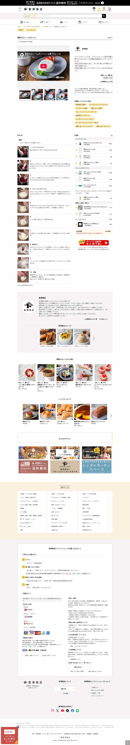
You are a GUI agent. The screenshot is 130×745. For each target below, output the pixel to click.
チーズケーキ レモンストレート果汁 (87, 123)
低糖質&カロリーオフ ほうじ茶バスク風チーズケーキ (46, 387)
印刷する (110, 38)
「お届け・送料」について (31, 655)
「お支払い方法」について (48, 655)
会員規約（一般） (96, 693)
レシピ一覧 (45, 734)
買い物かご (30, 570)
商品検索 (38, 734)
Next (94, 338)
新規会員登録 (38, 563)
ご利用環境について (75, 659)
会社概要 (65, 693)
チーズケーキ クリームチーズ (99, 105)
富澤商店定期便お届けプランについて (68, 570)
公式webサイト (103, 319)
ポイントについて (50, 570)
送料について (39, 570)
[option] (43, 67)
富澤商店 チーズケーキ (83, 115)
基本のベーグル (44, 421)
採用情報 (95, 734)
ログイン (29, 563)
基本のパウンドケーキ (98, 421)
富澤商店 (85, 49)
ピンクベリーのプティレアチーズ (103, 386)
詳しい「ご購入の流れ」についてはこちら (39, 587)
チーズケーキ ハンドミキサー (85, 119)
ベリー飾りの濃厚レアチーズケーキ (26, 386)
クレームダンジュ (61, 385)
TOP (33, 734)
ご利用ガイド (95, 687)
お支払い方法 (48, 581)
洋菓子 (21, 30)
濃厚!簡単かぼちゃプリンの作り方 (82, 422)
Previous (36, 338)
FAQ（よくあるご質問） (98, 690)
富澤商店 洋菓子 (81, 105)
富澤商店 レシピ (47, 26)
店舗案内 (89, 734)
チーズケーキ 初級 (81, 108)
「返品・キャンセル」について (78, 646)
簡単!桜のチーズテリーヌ (83, 385)
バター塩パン (61, 421)
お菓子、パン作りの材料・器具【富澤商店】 (29, 26)
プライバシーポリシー (97, 696)
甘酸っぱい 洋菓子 (96, 108)
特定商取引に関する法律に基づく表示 (74, 734)
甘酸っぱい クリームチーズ (84, 126)
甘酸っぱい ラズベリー (103, 126)
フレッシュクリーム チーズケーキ (86, 112)
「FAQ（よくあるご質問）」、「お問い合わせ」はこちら (85, 671)
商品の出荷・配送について (34, 581)
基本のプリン (27, 421)
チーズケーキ (31, 30)
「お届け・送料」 (76, 573)
